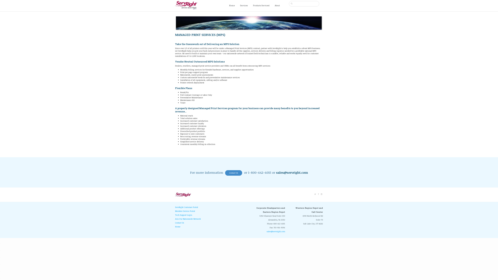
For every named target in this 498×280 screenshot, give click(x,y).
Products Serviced (261, 5)
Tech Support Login (183, 215)
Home (232, 5)
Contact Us (233, 173)
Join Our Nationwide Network (188, 219)
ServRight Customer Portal (186, 207)
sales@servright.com (292, 172)
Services (244, 5)
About (277, 5)
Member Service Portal (185, 211)
